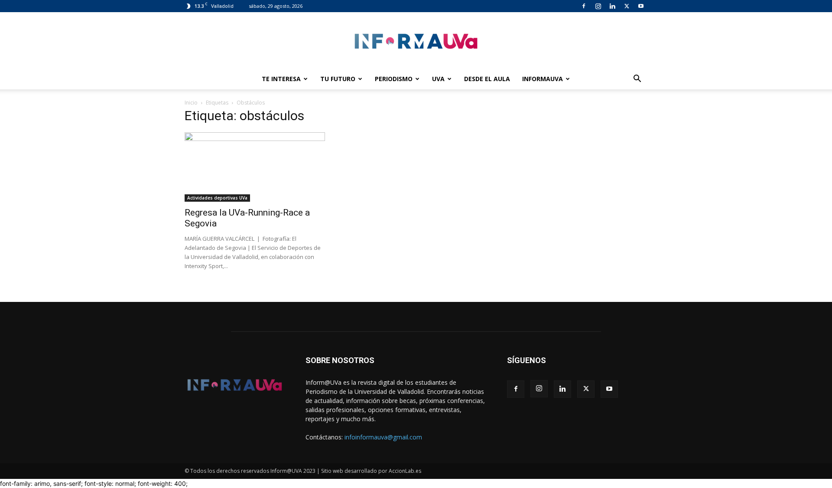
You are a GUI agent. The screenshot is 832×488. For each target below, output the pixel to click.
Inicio (191, 102)
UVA (438, 79)
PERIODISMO (394, 79)
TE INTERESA (281, 79)
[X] (626, 6)
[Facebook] (583, 6)
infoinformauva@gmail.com (383, 437)
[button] (637, 79)
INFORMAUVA (542, 79)
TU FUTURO (337, 79)
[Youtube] (640, 6)
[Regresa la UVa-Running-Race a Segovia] (255, 167)
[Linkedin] (612, 6)
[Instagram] (598, 6)
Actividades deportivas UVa (217, 198)
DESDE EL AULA (487, 79)
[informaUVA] (416, 41)
